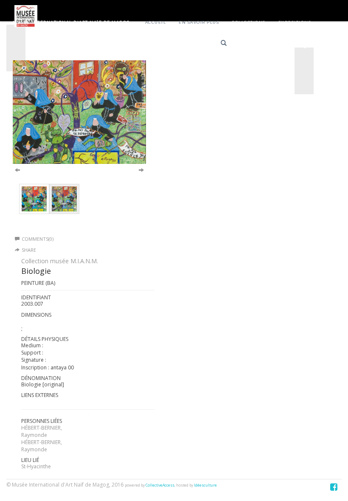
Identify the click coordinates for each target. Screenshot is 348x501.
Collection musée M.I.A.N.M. (59, 261)
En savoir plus (199, 22)
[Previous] (17, 169)
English (281, 44)
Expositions (295, 22)
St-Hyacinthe (36, 466)
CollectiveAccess (160, 485)
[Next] (141, 169)
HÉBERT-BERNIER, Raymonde (41, 431)
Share (29, 250)
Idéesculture (205, 485)
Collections (249, 22)
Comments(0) (37, 239)
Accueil (155, 22)
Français (251, 44)
